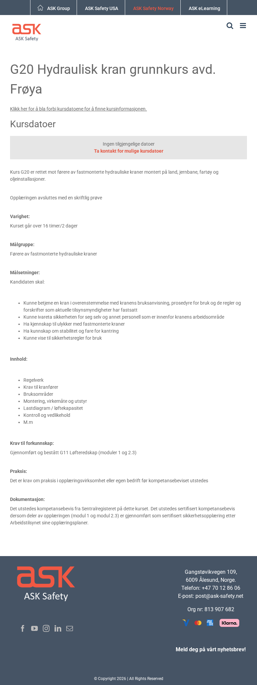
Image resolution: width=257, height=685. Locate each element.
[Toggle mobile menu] (243, 25)
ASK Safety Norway (153, 8)
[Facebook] (22, 628)
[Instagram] (46, 628)
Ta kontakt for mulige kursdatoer (128, 151)
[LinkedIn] (58, 628)
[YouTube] (34, 628)
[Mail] (69, 628)
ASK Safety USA (101, 8)
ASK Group (58, 8)
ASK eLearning (204, 8)
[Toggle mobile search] (230, 25)
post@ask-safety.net (219, 596)
